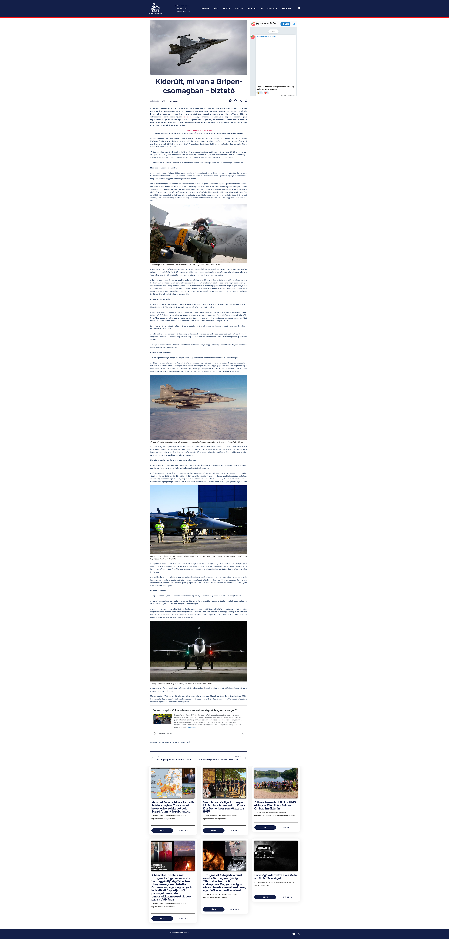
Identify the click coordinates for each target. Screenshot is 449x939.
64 (262, 9)
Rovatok (271, 9)
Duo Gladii (252, 9)
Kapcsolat (286, 9)
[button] (230, 100)
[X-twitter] (298, 934)
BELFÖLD (226, 9)
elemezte (188, 117)
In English (205, 9)
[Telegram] (293, 934)
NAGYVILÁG (238, 9)
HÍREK (216, 9)
